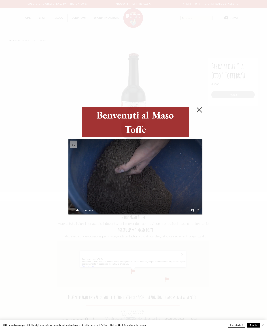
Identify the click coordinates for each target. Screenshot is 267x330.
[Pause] (72, 210)
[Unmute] (78, 210)
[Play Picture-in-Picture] (193, 210)
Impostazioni (236, 325)
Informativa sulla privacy (134, 325)
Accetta (253, 325)
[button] (199, 110)
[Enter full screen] (198, 210)
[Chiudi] (263, 325)
